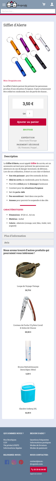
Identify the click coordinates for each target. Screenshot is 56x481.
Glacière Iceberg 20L (28, 408)
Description (11, 156)
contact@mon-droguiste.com (36, 462)
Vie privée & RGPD (11, 445)
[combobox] (28, 11)
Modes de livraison (38, 445)
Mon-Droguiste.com (12, 80)
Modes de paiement (38, 448)
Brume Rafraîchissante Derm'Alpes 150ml (28, 368)
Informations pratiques (40, 442)
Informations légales (12, 448)
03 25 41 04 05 (39, 469)
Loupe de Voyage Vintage (28, 286)
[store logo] (17, 4)
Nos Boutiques (9, 439)
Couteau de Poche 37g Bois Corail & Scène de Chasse (28, 326)
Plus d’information (15, 235)
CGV (5, 442)
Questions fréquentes (39, 439)
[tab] (28, 156)
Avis (6, 242)
